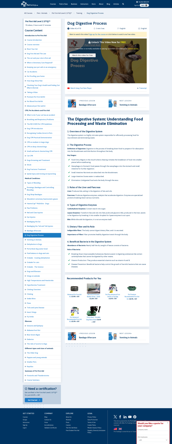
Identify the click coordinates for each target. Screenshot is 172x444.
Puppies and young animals (37, 357)
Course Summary (33, 380)
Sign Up (136, 5)
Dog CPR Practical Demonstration (39, 138)
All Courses (28, 13)
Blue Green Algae (33, 335)
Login (143, 5)
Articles (116, 4)
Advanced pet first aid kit (36, 106)
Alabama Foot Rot (33, 330)
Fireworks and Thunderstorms (38, 376)
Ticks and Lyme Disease (35, 308)
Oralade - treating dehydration (38, 258)
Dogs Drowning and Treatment (38, 160)
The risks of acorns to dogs (37, 344)
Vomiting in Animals (34, 240)
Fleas (29, 303)
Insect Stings (31, 312)
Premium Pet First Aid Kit (36, 97)
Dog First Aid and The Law (36, 54)
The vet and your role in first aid (39, 58)
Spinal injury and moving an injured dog (41, 174)
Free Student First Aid (72, 430)
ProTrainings (134, 421)
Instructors (84, 4)
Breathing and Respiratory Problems (40, 119)
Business (74, 4)
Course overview (33, 45)
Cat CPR (30, 156)
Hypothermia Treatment (36, 285)
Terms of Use (91, 422)
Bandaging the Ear (34, 222)
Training (79, 13)
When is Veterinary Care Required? (40, 63)
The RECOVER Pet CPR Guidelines (39, 124)
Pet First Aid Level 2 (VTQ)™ (62, 13)
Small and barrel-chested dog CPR (39, 151)
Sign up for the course (97, 34)
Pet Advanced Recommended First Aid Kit (74, 319)
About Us (68, 417)
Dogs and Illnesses (34, 271)
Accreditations (48, 425)
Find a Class (63, 4)
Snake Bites (31, 299)
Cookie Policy (91, 425)
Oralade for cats (33, 262)
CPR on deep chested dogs (37, 147)
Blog (108, 4)
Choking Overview (34, 289)
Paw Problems (32, 208)
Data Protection (92, 420)
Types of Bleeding (34, 183)
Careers (68, 425)
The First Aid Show (71, 428)
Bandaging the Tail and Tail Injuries (40, 226)
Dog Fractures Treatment (36, 169)
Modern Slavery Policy (94, 428)
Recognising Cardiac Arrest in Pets (39, 133)
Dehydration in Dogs (34, 244)
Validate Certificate (50, 428)
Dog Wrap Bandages (34, 194)
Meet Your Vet (32, 49)
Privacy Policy (91, 417)
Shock (29, 165)
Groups (25, 420)
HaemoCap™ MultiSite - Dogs (38, 204)
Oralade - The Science (35, 267)
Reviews (68, 420)
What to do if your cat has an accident (41, 115)
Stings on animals (33, 276)
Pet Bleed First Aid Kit (35, 101)
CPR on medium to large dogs (38, 142)
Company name (143, 416)
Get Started (32, 400)
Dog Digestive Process (35, 235)
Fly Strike (30, 317)
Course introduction (34, 40)
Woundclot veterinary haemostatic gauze (42, 199)
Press (67, 422)
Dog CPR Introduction (35, 129)
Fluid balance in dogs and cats (38, 253)
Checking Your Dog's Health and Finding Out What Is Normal (43, 86)
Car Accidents (32, 72)
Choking (30, 294)
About (101, 4)
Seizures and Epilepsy (35, 326)
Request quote (146, 431)
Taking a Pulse (32, 92)
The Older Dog (32, 353)
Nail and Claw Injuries (35, 213)
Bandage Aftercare (34, 231)
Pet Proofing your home (36, 76)
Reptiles (30, 366)
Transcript (143, 88)
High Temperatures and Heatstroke (40, 280)
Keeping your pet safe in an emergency (41, 67)
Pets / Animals (42, 13)
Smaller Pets (31, 362)
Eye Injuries (31, 217)
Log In (24, 428)
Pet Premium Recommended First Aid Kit (132, 297)
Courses (53, 4)
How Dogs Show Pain (35, 81)
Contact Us (47, 420)
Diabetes (30, 339)
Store (94, 4)
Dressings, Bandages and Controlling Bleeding (40, 188)
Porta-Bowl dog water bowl (37, 249)
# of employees (143, 423)
